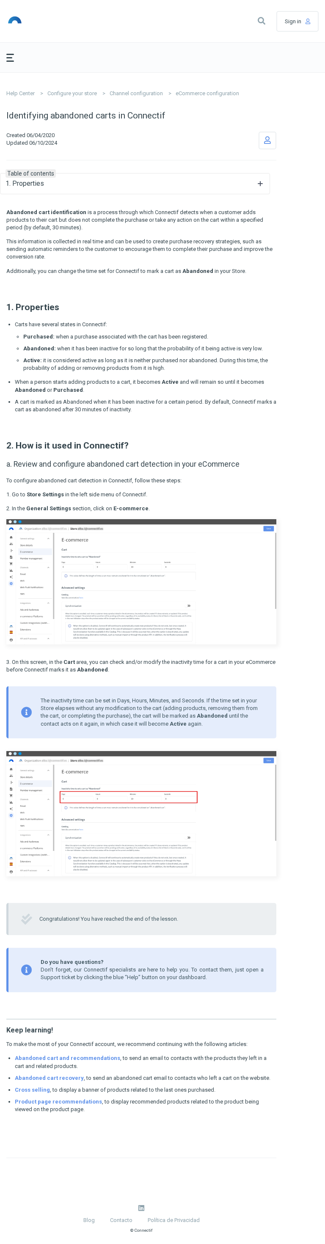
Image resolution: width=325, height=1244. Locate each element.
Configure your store (72, 93)
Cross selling (32, 1090)
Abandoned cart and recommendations (67, 1058)
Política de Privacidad (174, 1220)
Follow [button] (267, 140)
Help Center (20, 93)
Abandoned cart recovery (49, 1078)
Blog (89, 1220)
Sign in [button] (293, 21)
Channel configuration (136, 93)
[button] (261, 21)
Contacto (121, 1220)
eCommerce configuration (207, 93)
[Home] (46, 21)
